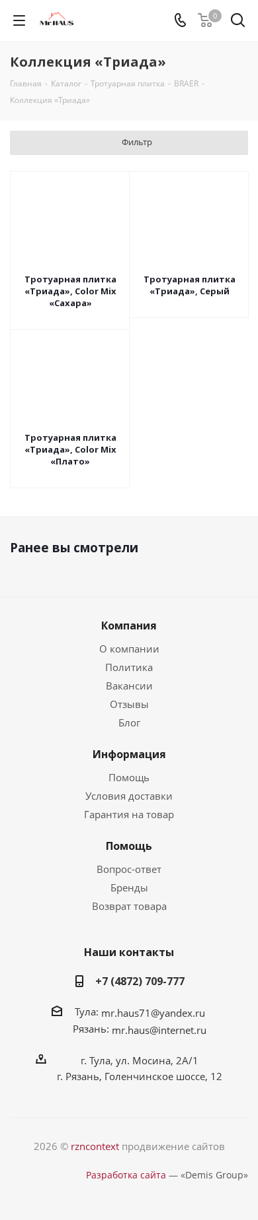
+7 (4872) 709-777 (140, 981)
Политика (129, 667)
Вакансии (129, 685)
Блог (129, 722)
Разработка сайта (126, 1175)
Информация (129, 754)
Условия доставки (129, 795)
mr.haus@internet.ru (159, 1030)
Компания (129, 625)
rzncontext (95, 1146)
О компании (129, 648)
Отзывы (129, 704)
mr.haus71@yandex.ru (153, 1012)
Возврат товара (129, 906)
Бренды (129, 887)
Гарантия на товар (129, 814)
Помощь (129, 777)
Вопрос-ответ (129, 869)
